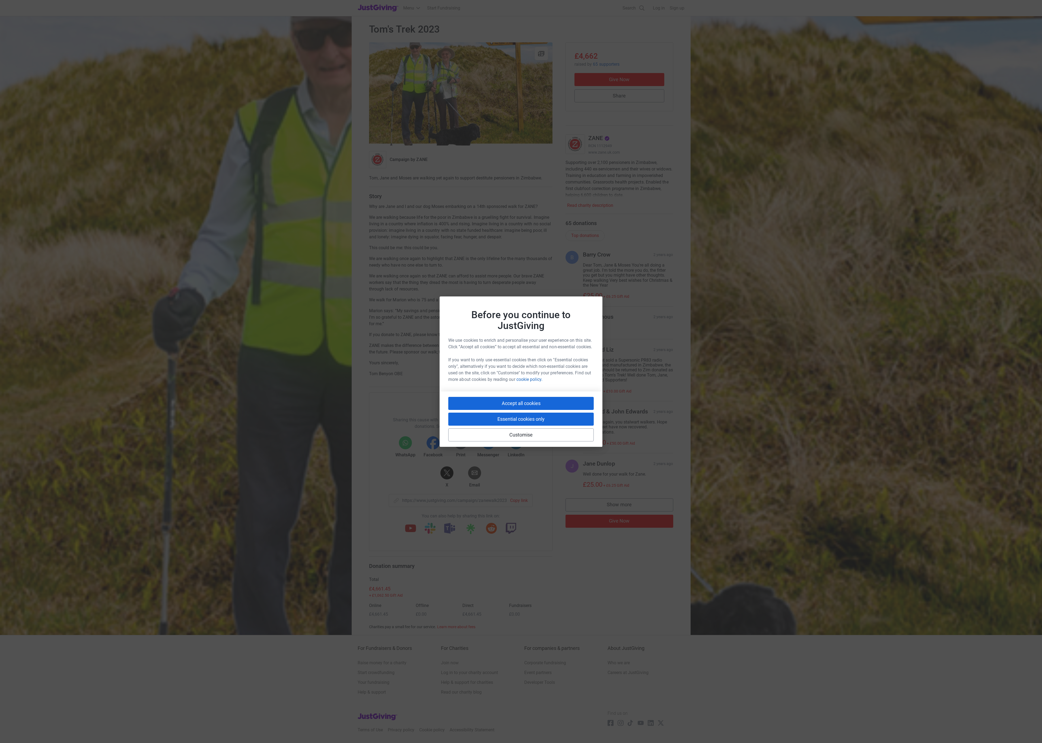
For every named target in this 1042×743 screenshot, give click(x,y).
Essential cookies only (521, 419)
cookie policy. (529, 379)
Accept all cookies (521, 403)
